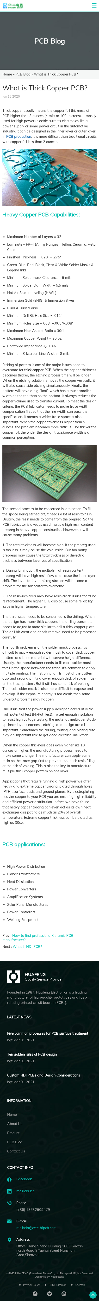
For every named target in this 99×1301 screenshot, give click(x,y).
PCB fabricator (32, 406)
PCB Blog (49, 41)
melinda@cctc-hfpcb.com (36, 1228)
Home (7, 74)
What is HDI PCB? (27, 946)
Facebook (24, 1179)
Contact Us (16, 1151)
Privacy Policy (31, 1285)
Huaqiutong (57, 1276)
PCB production (18, 136)
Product (13, 1133)
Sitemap (80, 1285)
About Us (14, 1124)
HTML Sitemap (57, 1285)
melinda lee (25, 1191)
